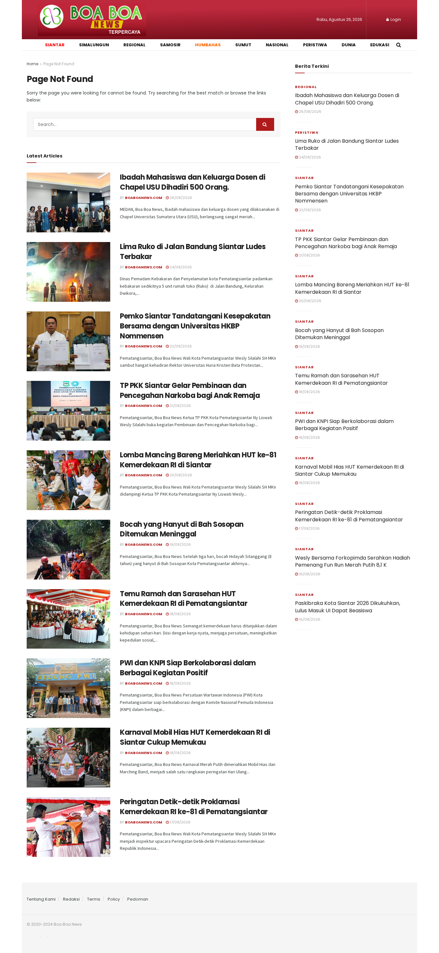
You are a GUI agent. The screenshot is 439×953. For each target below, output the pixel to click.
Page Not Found (58, 64)
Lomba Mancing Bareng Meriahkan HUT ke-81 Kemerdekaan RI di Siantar (198, 460)
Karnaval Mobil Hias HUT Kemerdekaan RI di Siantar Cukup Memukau (195, 737)
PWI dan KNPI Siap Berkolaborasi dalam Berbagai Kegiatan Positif (188, 668)
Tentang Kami (41, 899)
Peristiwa (306, 132)
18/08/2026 (180, 613)
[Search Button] (265, 124)
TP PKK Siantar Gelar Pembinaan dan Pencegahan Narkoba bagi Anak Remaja (190, 390)
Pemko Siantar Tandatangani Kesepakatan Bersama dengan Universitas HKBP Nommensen (195, 326)
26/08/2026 (180, 197)
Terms (93, 899)
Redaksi (71, 899)
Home (32, 64)
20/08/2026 (180, 475)
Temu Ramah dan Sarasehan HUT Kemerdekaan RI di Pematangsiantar (183, 599)
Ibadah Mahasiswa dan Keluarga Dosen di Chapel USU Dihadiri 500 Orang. (192, 182)
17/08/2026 (180, 822)
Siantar (304, 177)
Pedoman (137, 899)
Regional (306, 86)
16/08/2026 (309, 574)
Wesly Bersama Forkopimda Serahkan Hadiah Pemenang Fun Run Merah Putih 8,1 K (352, 561)
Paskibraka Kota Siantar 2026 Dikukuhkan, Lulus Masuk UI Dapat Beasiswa (347, 606)
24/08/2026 (180, 267)
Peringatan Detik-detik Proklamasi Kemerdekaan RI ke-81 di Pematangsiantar (194, 807)
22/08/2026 (180, 346)
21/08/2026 (180, 405)
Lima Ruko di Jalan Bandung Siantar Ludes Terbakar (192, 252)
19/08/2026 (180, 544)
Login (395, 19)
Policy (114, 899)
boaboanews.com (143, 197)
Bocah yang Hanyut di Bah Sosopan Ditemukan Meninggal (182, 529)
